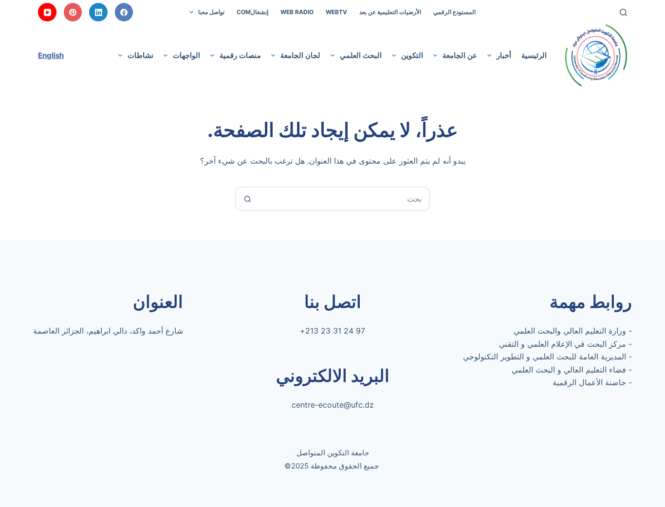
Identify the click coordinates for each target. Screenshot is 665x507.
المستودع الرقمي (454, 12)
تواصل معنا (211, 12)
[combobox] (344, 199)
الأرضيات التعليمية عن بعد (390, 12)
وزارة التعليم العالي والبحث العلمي (570, 331)
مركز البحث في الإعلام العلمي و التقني (562, 344)
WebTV (336, 12)
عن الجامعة (460, 55)
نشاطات (140, 55)
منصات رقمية (240, 55)
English (51, 55)
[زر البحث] (247, 199)
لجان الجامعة (300, 55)
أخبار (504, 55)
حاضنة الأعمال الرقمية (589, 382)
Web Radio (297, 12)
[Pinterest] (73, 12)
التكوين (412, 55)
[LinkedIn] (98, 12)
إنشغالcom (252, 12)
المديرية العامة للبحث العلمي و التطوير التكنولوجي (544, 356)
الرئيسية (534, 55)
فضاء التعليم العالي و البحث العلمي (569, 370)
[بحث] (623, 12)
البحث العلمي (361, 55)
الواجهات (186, 55)
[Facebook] (124, 12)
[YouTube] (47, 12)
